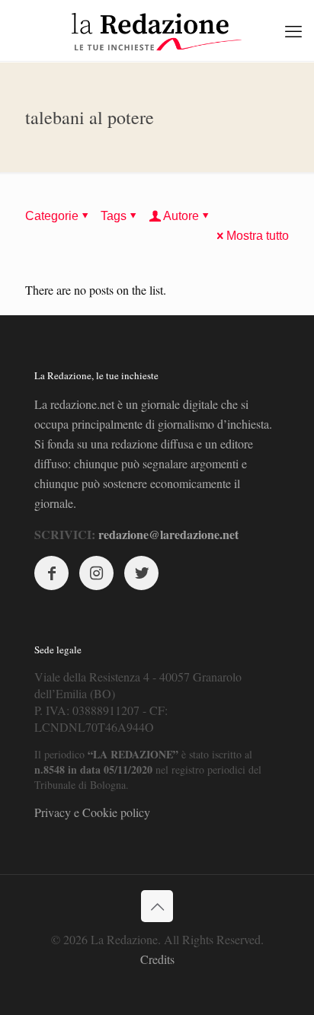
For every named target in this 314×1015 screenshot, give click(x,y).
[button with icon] (51, 573)
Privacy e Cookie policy (92, 812)
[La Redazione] (157, 30)
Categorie (51, 215)
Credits (157, 959)
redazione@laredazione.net (168, 534)
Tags (114, 215)
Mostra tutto (257, 235)
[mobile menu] (293, 30)
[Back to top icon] (157, 906)
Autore (181, 215)
